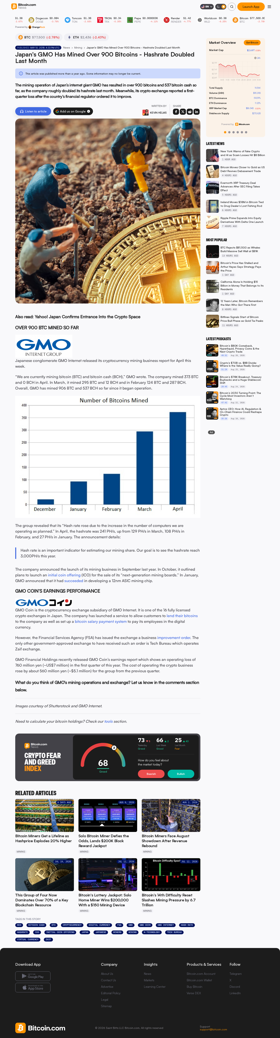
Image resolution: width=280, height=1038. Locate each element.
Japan (85, 932)
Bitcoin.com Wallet (199, 980)
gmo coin (145, 925)
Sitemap (106, 1006)
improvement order (173, 637)
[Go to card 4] (238, 132)
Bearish (151, 773)
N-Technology (152, 932)
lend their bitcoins (182, 615)
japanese (100, 932)
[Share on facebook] (176, 112)
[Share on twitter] (183, 112)
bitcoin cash (36, 925)
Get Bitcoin (254, 45)
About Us (107, 974)
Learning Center (155, 987)
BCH (19, 925)
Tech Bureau (174, 932)
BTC (54, 925)
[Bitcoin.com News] (23, 6)
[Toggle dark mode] (220, 7)
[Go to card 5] (242, 132)
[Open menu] (269, 7)
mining (133, 932)
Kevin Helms (158, 112)
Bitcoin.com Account (201, 974)
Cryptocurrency (72, 925)
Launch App (251, 6)
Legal (104, 999)
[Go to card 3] (233, 132)
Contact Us (108, 980)
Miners (117, 932)
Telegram (236, 974)
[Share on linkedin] (197, 112)
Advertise (107, 987)
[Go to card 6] (246, 132)
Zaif (48, 939)
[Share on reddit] (190, 112)
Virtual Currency (27, 939)
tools (108, 721)
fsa (119, 925)
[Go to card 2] (229, 132)
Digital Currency (99, 925)
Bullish (181, 773)
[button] (88, 111)
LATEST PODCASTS (218, 339)
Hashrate (22, 932)
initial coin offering (64, 575)
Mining (78, 47)
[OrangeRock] (36, 27)
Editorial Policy (111, 993)
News (66, 47)
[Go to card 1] (225, 132)
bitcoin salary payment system (101, 621)
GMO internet (166, 925)
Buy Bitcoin (194, 987)
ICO (37, 932)
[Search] (232, 7)
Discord (235, 987)
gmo (131, 925)
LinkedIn (235, 993)
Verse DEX (194, 993)
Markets (149, 980)
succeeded (73, 580)
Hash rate (187, 925)
